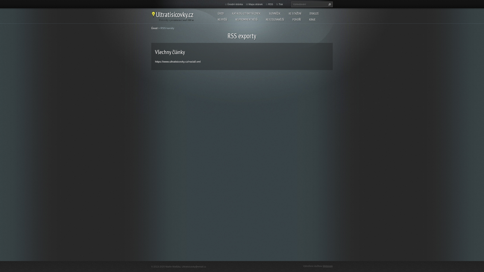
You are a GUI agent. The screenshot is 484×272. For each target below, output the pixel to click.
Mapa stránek (256, 4)
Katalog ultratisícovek (246, 13)
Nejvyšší (222, 19)
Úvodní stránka (235, 4)
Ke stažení (295, 13)
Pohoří (296, 19)
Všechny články (170, 52)
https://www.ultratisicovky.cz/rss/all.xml (178, 61)
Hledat (329, 4)
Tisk (281, 4)
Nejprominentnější (247, 19)
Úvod (221, 13)
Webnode (328, 266)
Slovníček (275, 13)
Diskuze (314, 13)
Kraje (312, 19)
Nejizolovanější (275, 19)
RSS (270, 4)
